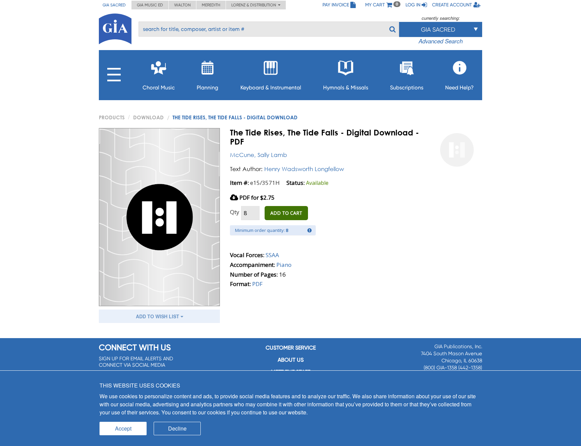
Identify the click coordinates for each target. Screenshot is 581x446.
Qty (234, 212)
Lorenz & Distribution (254, 5)
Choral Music (159, 87)
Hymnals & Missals (345, 87)
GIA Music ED (150, 5)
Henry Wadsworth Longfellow (304, 168)
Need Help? (459, 87)
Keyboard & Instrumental (270, 87)
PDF (257, 284)
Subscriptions (406, 87)
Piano (284, 265)
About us (291, 360)
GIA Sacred (114, 5)
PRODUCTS (112, 117)
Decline (177, 428)
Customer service (291, 347)
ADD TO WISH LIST (158, 316)
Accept (123, 428)
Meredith (211, 5)
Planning (207, 87)
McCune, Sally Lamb (258, 154)
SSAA (272, 255)
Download (148, 117)
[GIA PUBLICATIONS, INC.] (115, 28)
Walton (182, 5)
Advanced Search (441, 41)
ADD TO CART (286, 213)
